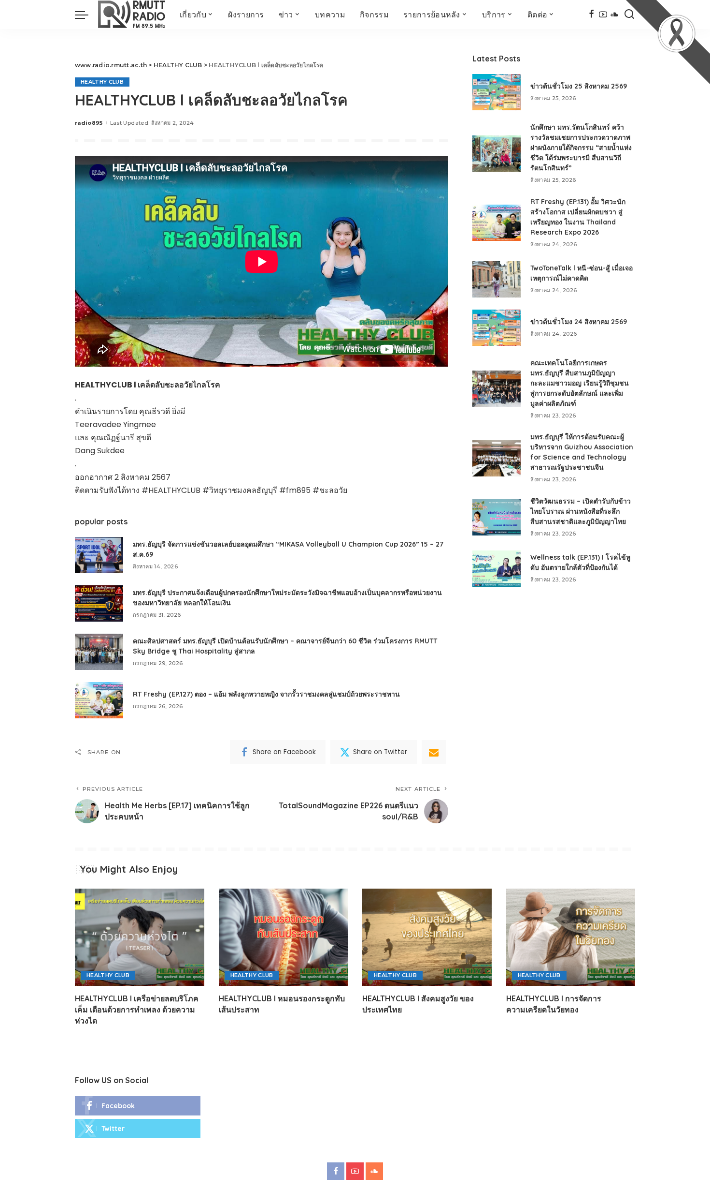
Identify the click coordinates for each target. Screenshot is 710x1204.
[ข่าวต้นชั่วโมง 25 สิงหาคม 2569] (496, 92)
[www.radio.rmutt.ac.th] (131, 14)
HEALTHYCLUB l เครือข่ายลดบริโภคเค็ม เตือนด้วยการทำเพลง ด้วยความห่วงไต (137, 1010)
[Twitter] (137, 1128)
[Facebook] (591, 14)
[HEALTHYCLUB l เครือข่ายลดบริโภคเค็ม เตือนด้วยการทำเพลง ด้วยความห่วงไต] (139, 937)
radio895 (89, 122)
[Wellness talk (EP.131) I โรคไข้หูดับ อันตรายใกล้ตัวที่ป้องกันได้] (496, 568)
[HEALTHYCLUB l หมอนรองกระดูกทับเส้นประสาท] (283, 937)
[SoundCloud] (615, 14)
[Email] (434, 752)
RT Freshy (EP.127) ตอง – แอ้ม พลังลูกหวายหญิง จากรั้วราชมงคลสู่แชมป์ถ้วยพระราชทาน (266, 694)
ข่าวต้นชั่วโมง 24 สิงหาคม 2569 (578, 321)
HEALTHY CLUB (102, 81)
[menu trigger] (86, 14)
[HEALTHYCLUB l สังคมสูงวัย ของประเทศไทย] (427, 937)
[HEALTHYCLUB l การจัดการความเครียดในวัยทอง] (571, 937)
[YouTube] (603, 14)
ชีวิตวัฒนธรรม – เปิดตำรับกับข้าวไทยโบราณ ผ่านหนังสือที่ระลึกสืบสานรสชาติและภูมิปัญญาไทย (580, 511)
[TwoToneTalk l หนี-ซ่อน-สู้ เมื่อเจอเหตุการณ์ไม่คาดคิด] (496, 279)
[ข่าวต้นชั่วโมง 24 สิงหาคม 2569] (496, 328)
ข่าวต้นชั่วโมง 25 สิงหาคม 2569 (578, 86)
